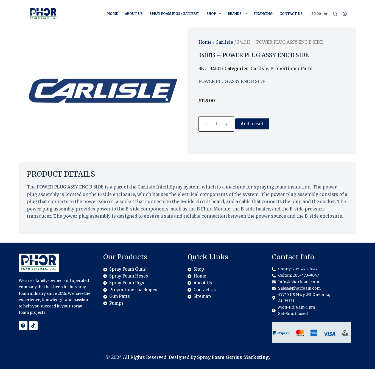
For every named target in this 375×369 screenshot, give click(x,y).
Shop (211, 14)
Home (112, 14)
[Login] (345, 14)
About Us (134, 14)
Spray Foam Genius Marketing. (233, 357)
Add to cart (252, 123)
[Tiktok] (33, 325)
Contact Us (291, 14)
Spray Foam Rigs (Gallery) (175, 14)
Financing (263, 14)
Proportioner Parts (291, 68)
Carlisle (224, 42)
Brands (235, 14)
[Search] (335, 14)
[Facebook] (23, 325)
